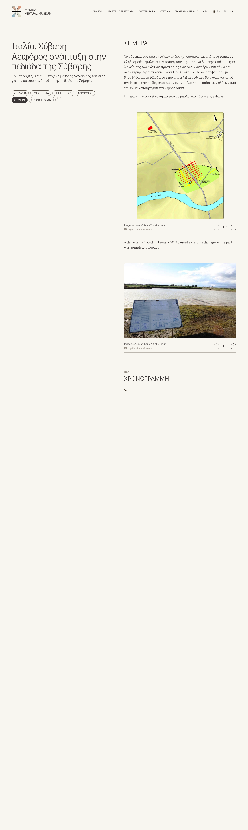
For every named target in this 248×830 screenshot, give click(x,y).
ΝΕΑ (205, 11)
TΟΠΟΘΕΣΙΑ (40, 93)
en (218, 11)
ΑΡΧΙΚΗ (97, 11)
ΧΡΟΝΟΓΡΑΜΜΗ (42, 100)
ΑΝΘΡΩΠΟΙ (85, 93)
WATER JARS (147, 11)
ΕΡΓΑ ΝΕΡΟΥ (63, 93)
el (225, 11)
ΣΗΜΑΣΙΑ (20, 93)
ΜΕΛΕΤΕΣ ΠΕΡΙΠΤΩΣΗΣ (120, 11)
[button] (233, 227)
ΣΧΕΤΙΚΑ (165, 11)
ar (231, 11)
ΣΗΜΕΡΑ (20, 100)
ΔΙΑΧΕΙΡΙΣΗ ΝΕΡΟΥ (186, 11)
